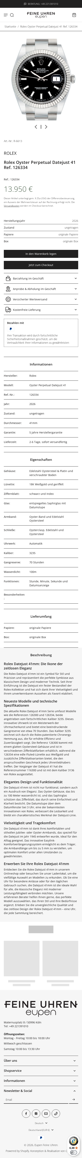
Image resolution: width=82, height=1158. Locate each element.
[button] (41, 254)
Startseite (10, 26)
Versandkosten (11, 205)
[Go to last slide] (36, 127)
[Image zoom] (41, 79)
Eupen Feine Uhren (46, 1145)
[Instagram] (36, 1113)
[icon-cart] (74, 15)
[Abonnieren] (73, 1100)
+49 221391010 (18, 1026)
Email (9, 1100)
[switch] (73, 1152)
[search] (12, 15)
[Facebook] (26, 1113)
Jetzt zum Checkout (41, 265)
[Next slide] (46, 127)
